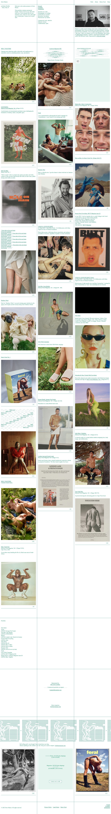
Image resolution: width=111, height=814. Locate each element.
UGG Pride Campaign (43, 341)
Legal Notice (56, 807)
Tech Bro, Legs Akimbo (44, 286)
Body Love (12, 410)
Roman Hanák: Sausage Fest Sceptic (47, 399)
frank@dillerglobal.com (55, 690)
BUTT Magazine (87, 225)
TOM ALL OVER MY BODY (45, 226)
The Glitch (77, 315)
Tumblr (107, 806)
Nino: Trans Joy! (5, 546)
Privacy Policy (48, 807)
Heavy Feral (64, 807)
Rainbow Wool (4, 300)
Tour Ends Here (79, 491)
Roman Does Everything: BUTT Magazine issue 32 (87, 213)
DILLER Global (101, 36)
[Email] (40, 6)
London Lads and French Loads (46, 456)
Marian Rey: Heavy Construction (83, 104)
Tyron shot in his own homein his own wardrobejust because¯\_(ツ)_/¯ (8, 232)
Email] (108, 804)
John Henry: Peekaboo (80, 433)
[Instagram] (41, 9)
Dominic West (41, 169)
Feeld (39, 113)
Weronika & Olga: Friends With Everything (86, 375)
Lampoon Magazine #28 (55, 48)
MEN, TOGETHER (6, 48)
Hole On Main (4, 170)
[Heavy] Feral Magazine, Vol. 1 (9, 108)
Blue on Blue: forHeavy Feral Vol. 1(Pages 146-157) (88, 158)
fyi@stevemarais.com (55, 706)
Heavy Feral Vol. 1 (5, 357)
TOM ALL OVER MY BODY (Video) (84, 277)
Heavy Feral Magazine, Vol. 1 (94, 379)
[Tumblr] (40, 7)
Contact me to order (55, 781)
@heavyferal (79, 34)
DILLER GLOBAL (90, 53)
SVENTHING (4, 107)
